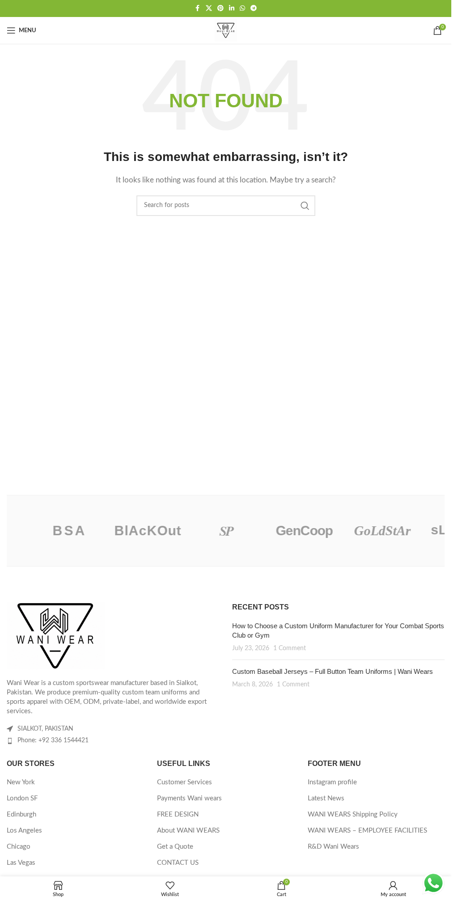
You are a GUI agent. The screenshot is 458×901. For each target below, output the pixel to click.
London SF (22, 798)
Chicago (18, 846)
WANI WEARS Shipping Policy (353, 814)
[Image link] (56, 635)
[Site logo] (226, 30)
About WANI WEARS (188, 830)
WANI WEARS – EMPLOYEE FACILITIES (367, 830)
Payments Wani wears (189, 798)
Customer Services (184, 782)
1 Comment (289, 648)
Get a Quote (175, 846)
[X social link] (209, 8)
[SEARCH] (305, 205)
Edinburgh (21, 814)
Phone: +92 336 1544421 (53, 740)
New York (21, 782)
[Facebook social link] (197, 8)
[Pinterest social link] (220, 8)
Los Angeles (24, 830)
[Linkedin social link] (231, 8)
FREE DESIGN (178, 814)
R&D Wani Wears (333, 846)
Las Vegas (21, 862)
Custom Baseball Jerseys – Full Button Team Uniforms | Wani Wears (332, 671)
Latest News (326, 798)
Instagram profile (332, 782)
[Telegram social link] (253, 8)
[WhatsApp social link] (242, 8)
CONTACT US (178, 862)
